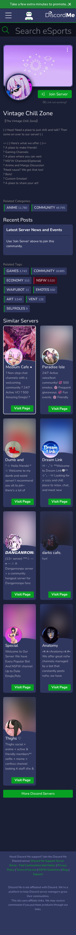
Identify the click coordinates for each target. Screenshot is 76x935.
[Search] (5, 30)
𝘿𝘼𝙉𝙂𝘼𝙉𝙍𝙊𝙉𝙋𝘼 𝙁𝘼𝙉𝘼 (22, 555)
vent (36, 299)
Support (38, 874)
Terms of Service (26, 870)
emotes (45, 289)
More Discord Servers (38, 793)
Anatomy (50, 645)
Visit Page (22, 408)
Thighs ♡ (13, 738)
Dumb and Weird (14, 462)
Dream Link (52, 459)
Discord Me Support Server (47, 861)
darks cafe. (51, 552)
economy (18, 280)
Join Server (58, 94)
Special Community (15, 648)
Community (49, 207)
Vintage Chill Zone (28, 113)
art (14, 299)
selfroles (17, 308)
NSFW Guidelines (49, 870)
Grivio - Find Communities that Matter (32, 865)
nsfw (45, 280)
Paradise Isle (53, 366)
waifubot (18, 289)
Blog (65, 870)
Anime (17, 207)
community (49, 271)
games (17, 271)
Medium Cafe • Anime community (19, 373)
